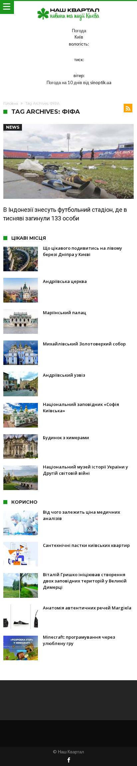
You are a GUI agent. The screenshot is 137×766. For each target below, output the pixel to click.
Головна (10, 103)
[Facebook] (68, 760)
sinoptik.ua (100, 82)
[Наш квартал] (68, 7)
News (12, 127)
